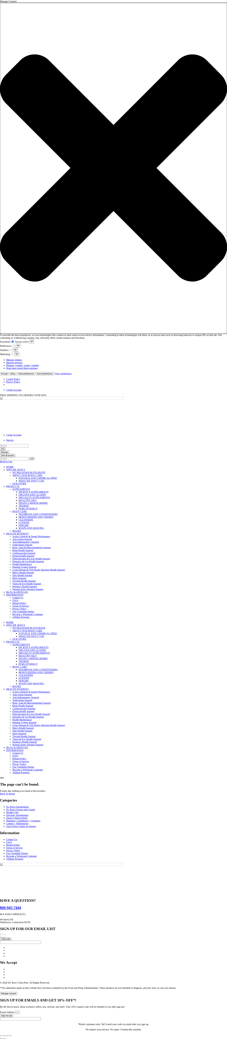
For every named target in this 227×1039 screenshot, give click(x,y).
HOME (10, 467)
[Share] (7, 1035)
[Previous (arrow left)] (1, 1038)
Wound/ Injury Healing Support (27, 589)
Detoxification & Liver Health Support (31, 558)
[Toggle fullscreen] (4, 1035)
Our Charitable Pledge (23, 611)
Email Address (7, 1012)
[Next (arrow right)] (4, 1038)
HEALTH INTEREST (17, 533)
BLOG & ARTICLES (17, 592)
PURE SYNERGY (28, 508)
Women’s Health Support (24, 586)
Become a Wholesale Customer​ (27, 614)
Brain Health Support (22, 550)
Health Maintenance (22, 564)
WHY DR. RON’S (15, 469)
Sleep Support (19, 578)
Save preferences (45, 374)
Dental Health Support (23, 556)
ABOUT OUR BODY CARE (27, 475)
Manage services (14, 362)
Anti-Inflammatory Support (25, 542)
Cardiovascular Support (23, 553)
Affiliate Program (20, 617)
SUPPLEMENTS (21, 489)
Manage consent (8, 993)
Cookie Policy (13, 379)
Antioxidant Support (22, 544)
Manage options (14, 359)
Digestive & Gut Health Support (28, 561)
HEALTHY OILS (27, 500)
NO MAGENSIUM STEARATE (28, 472)
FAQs (15, 600)
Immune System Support (24, 567)
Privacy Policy (13, 382)
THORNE (24, 506)
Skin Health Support (22, 575)
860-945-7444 (10, 908)
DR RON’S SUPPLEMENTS (33, 492)
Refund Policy (19, 603)
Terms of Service (20, 606)
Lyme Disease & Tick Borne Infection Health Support (38, 569)
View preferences (26, 374)
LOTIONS (24, 522)
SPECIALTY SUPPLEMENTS (34, 497)
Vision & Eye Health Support (26, 583)
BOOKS (16, 531)
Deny (13, 374)
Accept (4, 374)
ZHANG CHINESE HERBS (33, 503)
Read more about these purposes (22, 368)
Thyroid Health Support (24, 581)
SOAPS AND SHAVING (31, 528)
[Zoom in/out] (1, 1035)
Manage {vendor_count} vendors (22, 365)
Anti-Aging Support (22, 539)
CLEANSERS (26, 519)
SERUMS (24, 525)
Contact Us (17, 597)
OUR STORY (19, 483)
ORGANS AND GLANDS (32, 494)
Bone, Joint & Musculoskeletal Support (31, 547)
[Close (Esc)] (10, 1035)
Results (4, 452)
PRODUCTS (12, 486)
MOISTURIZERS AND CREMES (36, 517)
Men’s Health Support (23, 572)
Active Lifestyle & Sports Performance (31, 536)
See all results (7, 455)
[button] (113, 168)
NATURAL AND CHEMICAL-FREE (38, 478)
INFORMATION (14, 595)
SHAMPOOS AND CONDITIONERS (38, 514)
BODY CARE (19, 511)
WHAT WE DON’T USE (31, 480)
